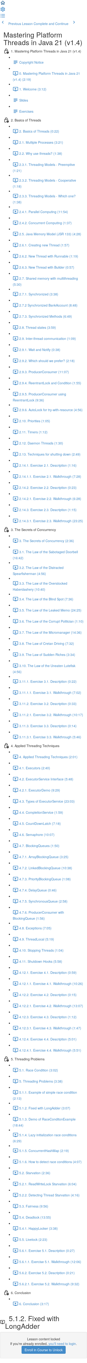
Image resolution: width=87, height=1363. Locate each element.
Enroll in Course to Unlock (44, 1349)
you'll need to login (62, 1343)
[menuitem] (3, 10)
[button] (3, 4)
